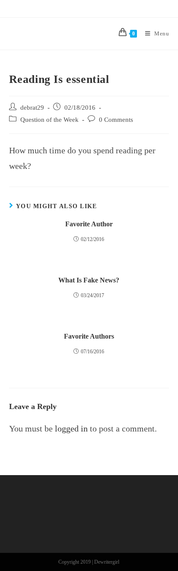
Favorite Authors (89, 336)
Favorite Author (89, 224)
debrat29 (32, 107)
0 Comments (116, 119)
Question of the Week (49, 119)
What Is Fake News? (88, 280)
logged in (71, 428)
